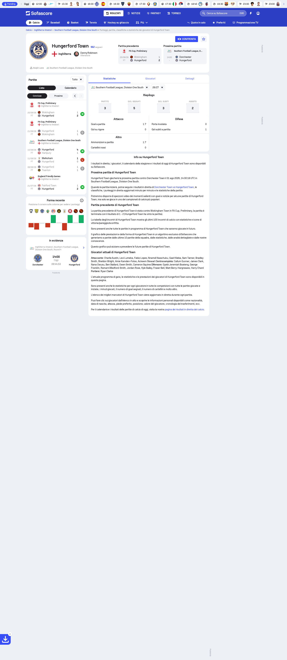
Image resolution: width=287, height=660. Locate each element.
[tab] (109, 79)
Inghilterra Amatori (43, 30)
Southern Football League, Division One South (75, 30)
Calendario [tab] (70, 88)
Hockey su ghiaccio (118, 22)
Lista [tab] (42, 88)
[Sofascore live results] (39, 13)
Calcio (36, 22)
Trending (11, 4)
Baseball (55, 22)
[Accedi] (258, 13)
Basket (75, 22)
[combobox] (77, 79)
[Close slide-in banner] (10, 634)
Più (140, 22)
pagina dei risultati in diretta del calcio (184, 309)
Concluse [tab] (37, 96)
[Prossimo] (283, 4)
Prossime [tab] (58, 96)
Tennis (93, 22)
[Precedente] (21, 4)
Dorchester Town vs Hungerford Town (174, 187)
